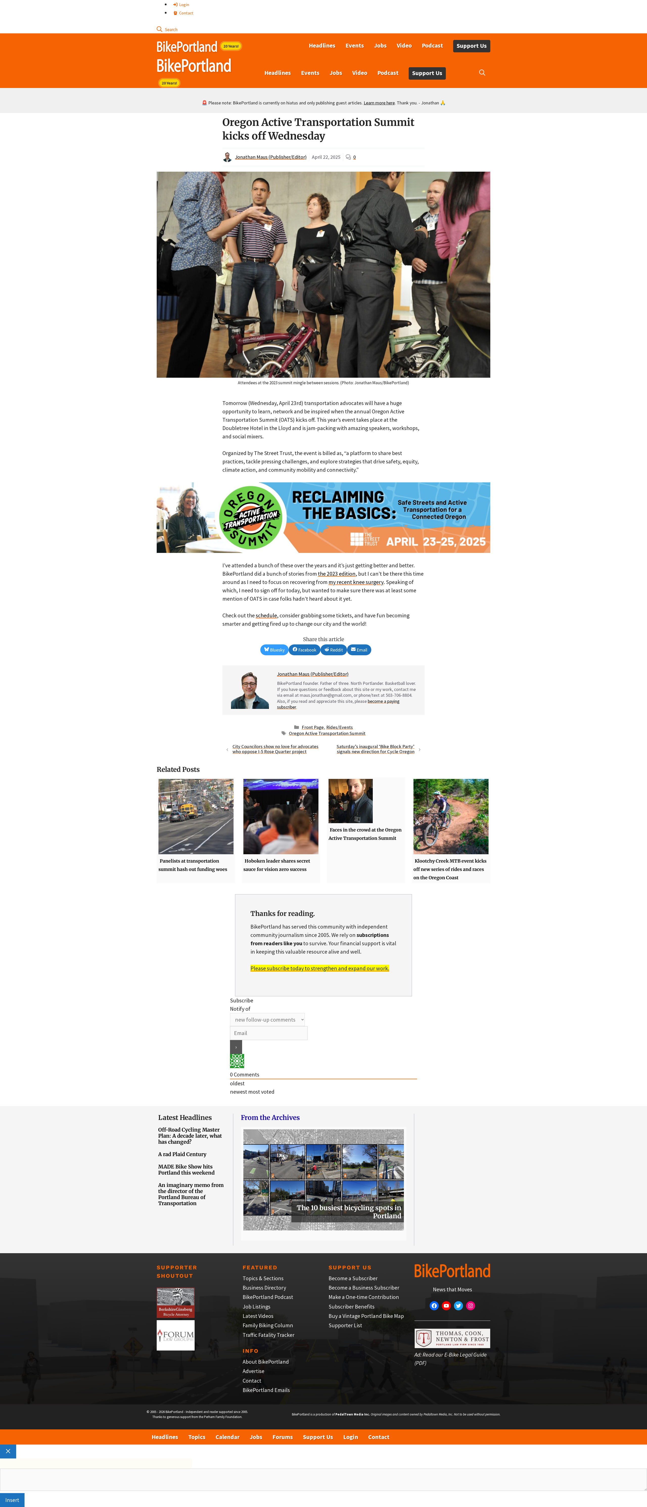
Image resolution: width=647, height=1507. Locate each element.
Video (404, 45)
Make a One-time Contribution (364, 1296)
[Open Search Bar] (167, 29)
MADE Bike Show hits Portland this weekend (186, 1169)
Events (354, 45)
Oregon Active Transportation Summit (327, 733)
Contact (185, 12)
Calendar (228, 1437)
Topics (196, 1437)
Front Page (313, 727)
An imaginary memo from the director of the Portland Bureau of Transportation (191, 1194)
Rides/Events (339, 727)
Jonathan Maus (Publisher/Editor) (271, 157)
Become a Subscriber (353, 1278)
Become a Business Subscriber (364, 1287)
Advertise (253, 1371)
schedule (266, 615)
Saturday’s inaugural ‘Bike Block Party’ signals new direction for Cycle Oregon (375, 749)
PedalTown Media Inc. (352, 1414)
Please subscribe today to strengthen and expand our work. (319, 968)
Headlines (322, 45)
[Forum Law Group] (176, 1348)
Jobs (380, 45)
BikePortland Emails (266, 1389)
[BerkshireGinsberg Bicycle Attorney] (176, 1315)
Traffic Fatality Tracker (268, 1334)
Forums (282, 1437)
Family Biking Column (268, 1325)
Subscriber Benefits (352, 1306)
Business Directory (264, 1287)
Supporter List (345, 1325)
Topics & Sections (263, 1278)
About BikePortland (266, 1361)
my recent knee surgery (356, 582)
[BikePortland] (194, 66)
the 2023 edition (337, 573)
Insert (12, 1499)
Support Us (472, 46)
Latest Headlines (185, 1117)
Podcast (432, 45)
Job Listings (256, 1306)
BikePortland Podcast (268, 1296)
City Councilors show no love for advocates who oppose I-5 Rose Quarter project (275, 749)
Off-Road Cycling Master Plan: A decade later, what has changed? (190, 1136)
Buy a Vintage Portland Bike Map (366, 1315)
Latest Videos (258, 1315)
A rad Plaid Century (182, 1154)
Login (183, 4)
